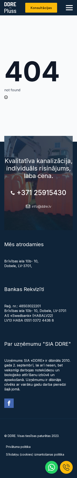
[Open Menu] (69, 7)
